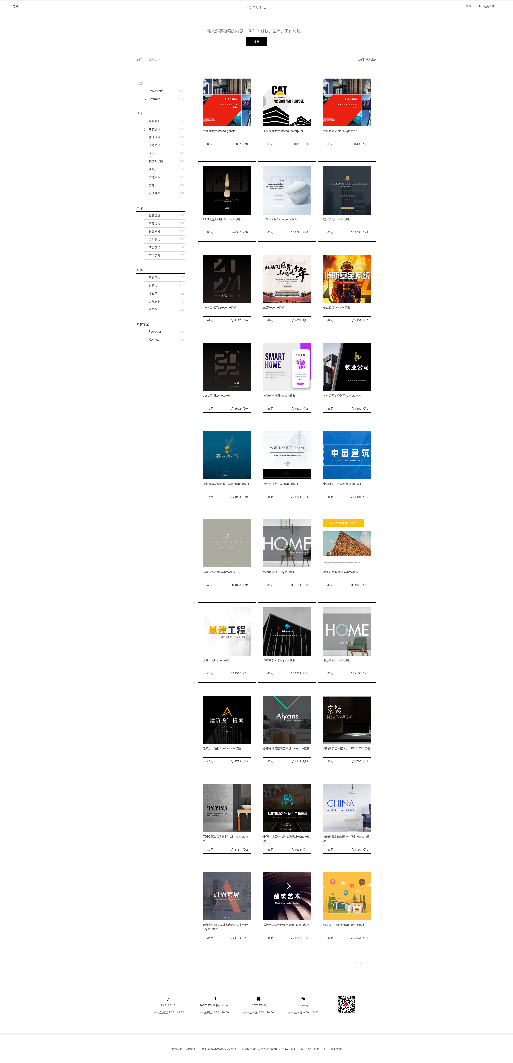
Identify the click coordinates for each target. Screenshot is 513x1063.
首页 (468, 6)
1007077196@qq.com (214, 1005)
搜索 (256, 41)
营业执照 (336, 1049)
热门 (361, 59)
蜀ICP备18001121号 (313, 1049)
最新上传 (371, 59)
